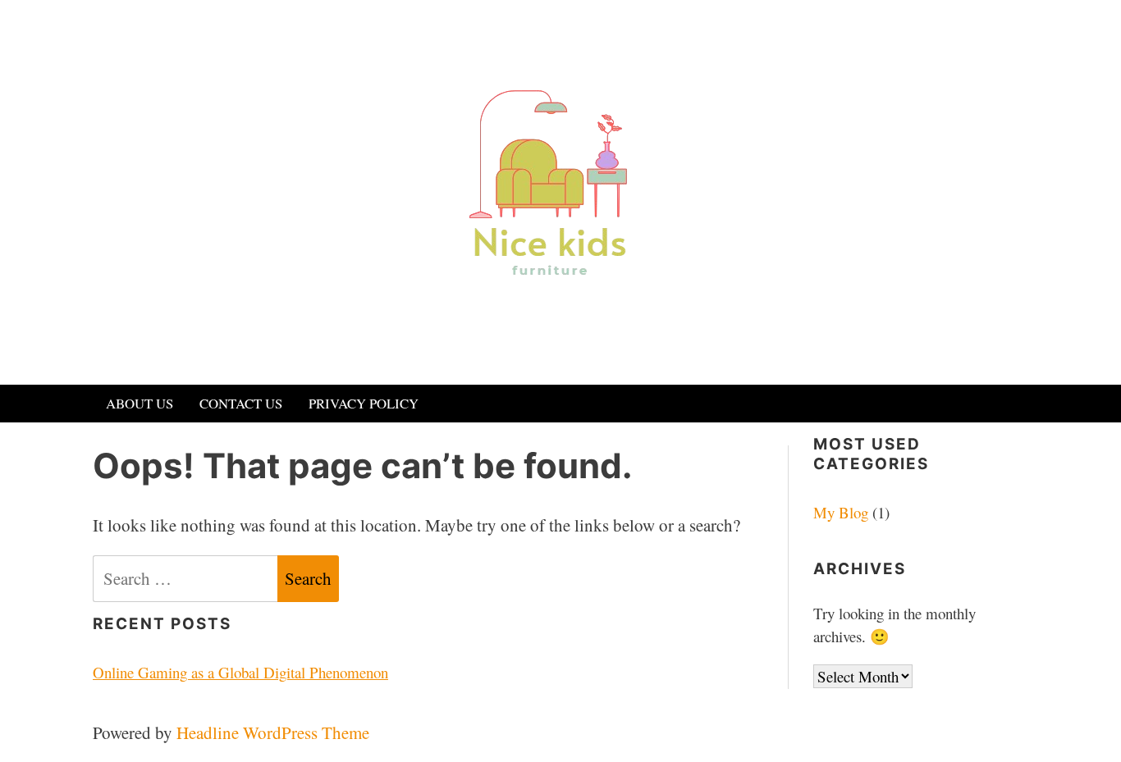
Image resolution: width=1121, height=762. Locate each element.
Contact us (240, 403)
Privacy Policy (364, 403)
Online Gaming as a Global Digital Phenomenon (240, 672)
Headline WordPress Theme (272, 732)
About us (139, 403)
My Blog (840, 512)
